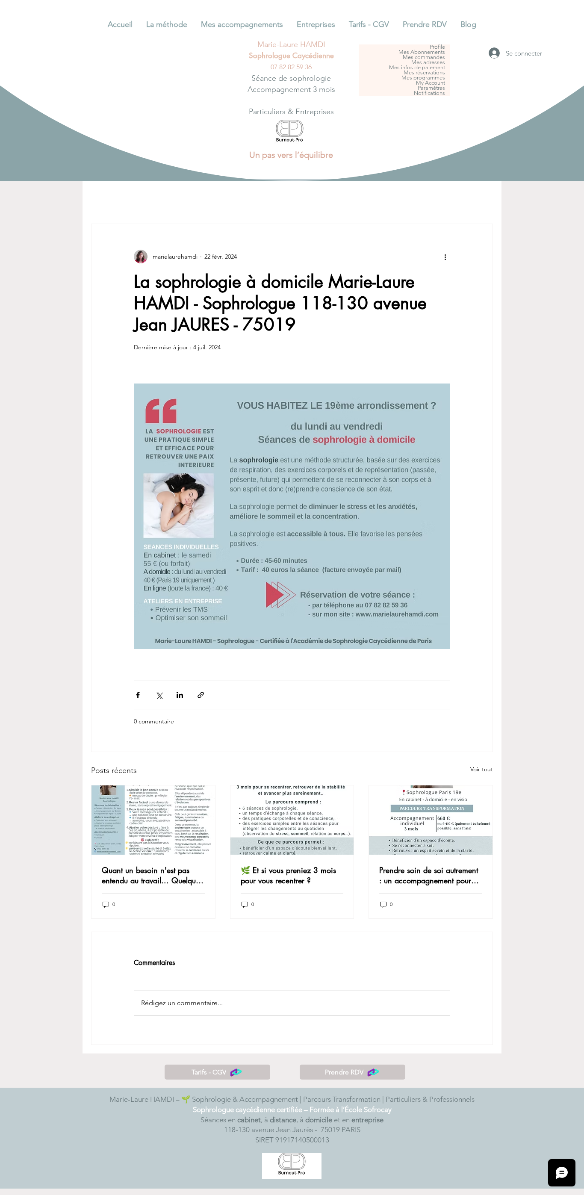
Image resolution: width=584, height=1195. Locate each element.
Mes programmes (423, 77)
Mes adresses (428, 62)
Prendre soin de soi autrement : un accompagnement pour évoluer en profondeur (428, 875)
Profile (437, 47)
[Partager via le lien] (201, 695)
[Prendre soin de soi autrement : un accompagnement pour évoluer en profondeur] (431, 820)
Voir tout (481, 769)
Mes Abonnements (421, 52)
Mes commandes (424, 57)
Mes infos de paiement (417, 67)
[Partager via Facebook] (138, 695)
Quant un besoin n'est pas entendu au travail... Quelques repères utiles (152, 875)
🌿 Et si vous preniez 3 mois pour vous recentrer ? (288, 875)
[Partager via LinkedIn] (180, 695)
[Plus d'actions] (445, 256)
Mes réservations (424, 72)
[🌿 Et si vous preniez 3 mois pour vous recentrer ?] (292, 820)
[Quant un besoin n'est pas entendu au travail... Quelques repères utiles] (153, 820)
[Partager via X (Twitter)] (159, 695)
